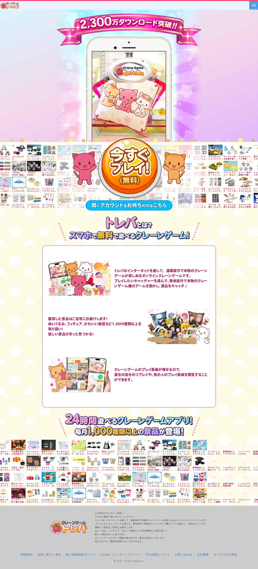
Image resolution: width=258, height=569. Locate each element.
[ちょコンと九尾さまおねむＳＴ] (152, 461)
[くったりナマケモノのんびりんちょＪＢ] (213, 477)
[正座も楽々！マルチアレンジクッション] (228, 477)
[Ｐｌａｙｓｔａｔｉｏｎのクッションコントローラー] (137, 445)
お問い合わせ (183, 554)
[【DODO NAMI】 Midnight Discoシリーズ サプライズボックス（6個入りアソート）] (137, 461)
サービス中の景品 (225, 554)
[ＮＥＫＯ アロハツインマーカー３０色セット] (16, 461)
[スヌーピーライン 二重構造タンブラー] (183, 493)
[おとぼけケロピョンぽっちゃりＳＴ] (183, 477)
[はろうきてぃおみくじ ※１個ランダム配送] (243, 461)
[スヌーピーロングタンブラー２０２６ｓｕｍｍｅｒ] (92, 461)
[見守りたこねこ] (107, 493)
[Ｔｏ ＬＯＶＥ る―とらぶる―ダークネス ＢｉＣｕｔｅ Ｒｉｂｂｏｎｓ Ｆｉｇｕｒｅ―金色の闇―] (47, 445)
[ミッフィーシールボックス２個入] (228, 461)
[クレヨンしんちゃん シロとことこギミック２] (77, 477)
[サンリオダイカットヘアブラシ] (152, 493)
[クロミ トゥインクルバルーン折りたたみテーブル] (122, 477)
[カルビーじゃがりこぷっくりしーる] (62, 461)
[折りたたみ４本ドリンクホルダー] (168, 477)
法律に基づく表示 (49, 554)
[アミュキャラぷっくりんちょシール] (92, 445)
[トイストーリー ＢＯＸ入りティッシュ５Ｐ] (137, 493)
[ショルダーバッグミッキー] (198, 461)
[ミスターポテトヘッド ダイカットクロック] (16, 477)
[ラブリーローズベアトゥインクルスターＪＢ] (62, 477)
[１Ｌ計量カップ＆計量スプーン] (32, 461)
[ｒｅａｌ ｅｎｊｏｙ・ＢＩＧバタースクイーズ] (47, 461)
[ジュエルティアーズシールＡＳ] (122, 493)
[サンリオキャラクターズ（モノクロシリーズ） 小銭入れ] (62, 445)
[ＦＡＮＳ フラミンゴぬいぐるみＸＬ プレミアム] (107, 477)
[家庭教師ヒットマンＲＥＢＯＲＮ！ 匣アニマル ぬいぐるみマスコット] (47, 477)
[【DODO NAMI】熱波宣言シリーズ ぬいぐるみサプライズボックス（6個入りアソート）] (122, 461)
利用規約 (27, 554)
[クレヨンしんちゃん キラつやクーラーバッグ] (183, 445)
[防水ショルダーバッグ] (77, 445)
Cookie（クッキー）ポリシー (120, 554)
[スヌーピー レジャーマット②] (62, 493)
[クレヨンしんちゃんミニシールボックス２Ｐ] (137, 477)
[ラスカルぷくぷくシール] (243, 477)
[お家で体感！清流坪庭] (198, 477)
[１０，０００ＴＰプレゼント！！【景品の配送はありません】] (243, 493)
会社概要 (203, 554)
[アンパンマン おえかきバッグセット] (92, 477)
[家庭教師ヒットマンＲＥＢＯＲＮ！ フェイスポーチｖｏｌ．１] (198, 445)
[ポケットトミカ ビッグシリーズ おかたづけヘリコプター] (32, 493)
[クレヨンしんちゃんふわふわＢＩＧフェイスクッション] (92, 493)
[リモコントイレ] (213, 493)
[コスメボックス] (122, 445)
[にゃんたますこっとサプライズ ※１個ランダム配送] (32, 477)
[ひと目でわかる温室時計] (47, 493)
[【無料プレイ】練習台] (228, 493)
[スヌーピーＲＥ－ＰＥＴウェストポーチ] (213, 461)
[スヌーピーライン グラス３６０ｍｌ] (198, 493)
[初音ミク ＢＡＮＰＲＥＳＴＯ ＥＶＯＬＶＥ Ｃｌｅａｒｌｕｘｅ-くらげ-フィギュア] (168, 445)
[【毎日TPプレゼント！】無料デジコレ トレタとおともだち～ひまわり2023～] (168, 493)
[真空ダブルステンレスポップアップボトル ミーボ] (16, 445)
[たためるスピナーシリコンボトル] (16, 493)
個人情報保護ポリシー (81, 554)
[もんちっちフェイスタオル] (107, 461)
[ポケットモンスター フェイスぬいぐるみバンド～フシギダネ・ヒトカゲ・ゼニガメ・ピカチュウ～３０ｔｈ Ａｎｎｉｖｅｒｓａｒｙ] (77, 493)
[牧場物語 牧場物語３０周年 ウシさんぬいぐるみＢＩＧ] (228, 445)
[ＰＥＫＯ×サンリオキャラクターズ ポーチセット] (243, 445)
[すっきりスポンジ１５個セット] (32, 445)
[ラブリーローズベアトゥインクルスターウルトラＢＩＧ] (107, 445)
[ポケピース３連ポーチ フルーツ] (183, 461)
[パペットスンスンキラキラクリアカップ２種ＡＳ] (77, 461)
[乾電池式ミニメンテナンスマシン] (168, 461)
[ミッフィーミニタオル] (213, 445)
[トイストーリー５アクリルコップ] (152, 477)
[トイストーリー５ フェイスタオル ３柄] (152, 445)
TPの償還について (157, 554)
